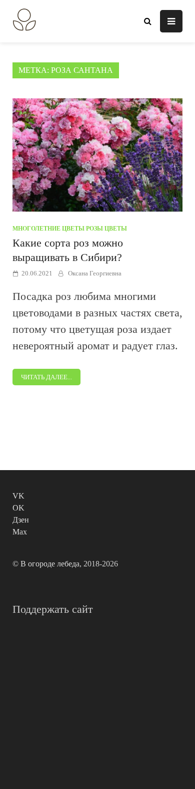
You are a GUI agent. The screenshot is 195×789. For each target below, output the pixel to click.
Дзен (20, 520)
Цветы (115, 228)
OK (18, 508)
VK (18, 496)
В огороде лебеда (50, 563)
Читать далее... (46, 377)
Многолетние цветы (48, 228)
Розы (94, 228)
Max (19, 531)
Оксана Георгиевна (95, 273)
